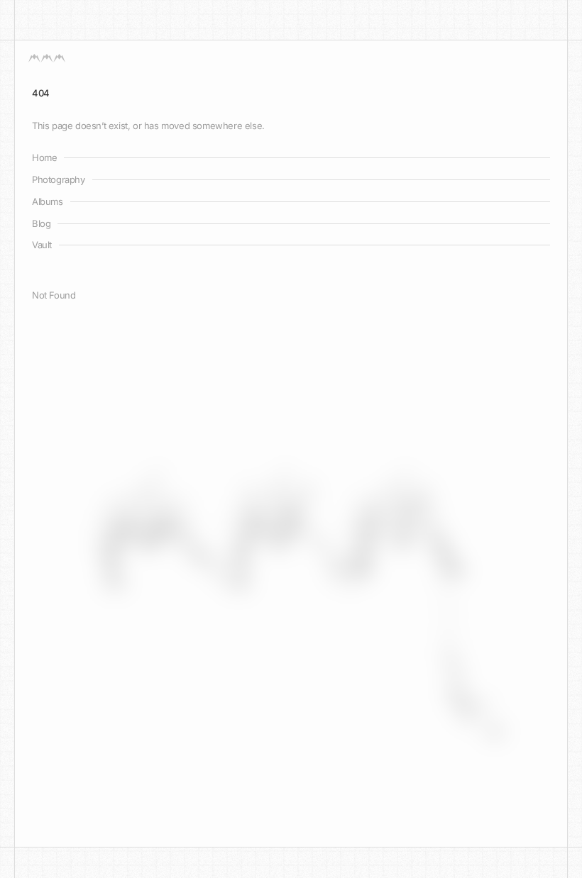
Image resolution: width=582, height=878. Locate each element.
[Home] (46, 58)
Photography (58, 179)
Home (44, 157)
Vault (42, 244)
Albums (47, 201)
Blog (41, 223)
